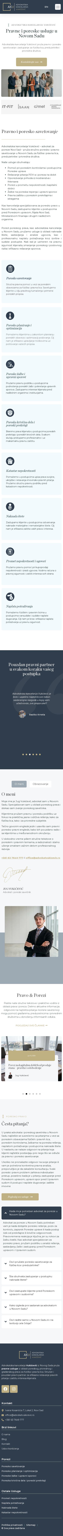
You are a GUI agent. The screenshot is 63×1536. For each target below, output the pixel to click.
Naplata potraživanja (19, 606)
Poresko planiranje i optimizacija (18, 327)
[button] (58, 7)
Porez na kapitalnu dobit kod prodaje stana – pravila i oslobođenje (29, 1066)
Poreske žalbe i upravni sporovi (16, 376)
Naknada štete (15, 516)
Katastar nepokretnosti (20, 470)
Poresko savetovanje (18, 278)
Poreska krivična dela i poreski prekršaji (20, 424)
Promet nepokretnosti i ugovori (26, 561)
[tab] (19, 784)
